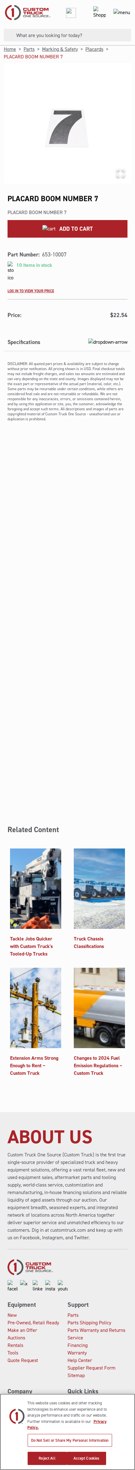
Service (75, 1337)
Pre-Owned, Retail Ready (33, 1322)
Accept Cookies (86, 1458)
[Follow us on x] (25, 1286)
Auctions (16, 1337)
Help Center (80, 1360)
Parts (29, 49)
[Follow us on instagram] (50, 1286)
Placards (94, 49)
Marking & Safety (60, 49)
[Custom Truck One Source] (25, 12)
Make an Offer (22, 1330)
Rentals (15, 1345)
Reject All (47, 1458)
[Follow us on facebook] (13, 1286)
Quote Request (23, 1360)
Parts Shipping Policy (89, 1322)
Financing (78, 1345)
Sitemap (76, 1375)
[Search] (7, 35)
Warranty (77, 1352)
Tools (13, 1352)
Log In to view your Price (31, 290)
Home (10, 49)
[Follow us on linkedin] (38, 1286)
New (12, 1315)
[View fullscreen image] (120, 173)
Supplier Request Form (92, 1368)
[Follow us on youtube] (63, 1286)
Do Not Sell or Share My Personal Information (70, 1440)
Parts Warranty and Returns (96, 1330)
